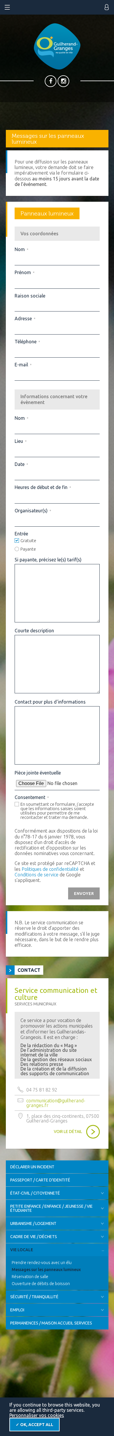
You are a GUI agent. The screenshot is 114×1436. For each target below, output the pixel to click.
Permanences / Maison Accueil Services (51, 1323)
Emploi (17, 1310)
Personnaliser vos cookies (36, 1415)
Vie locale (21, 1249)
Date (21, 464)
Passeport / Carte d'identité (40, 1180)
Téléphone (27, 341)
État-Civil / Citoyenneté (35, 1193)
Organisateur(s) (33, 510)
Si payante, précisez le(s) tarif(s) (48, 559)
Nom (21, 249)
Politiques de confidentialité (50, 869)
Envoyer (84, 893)
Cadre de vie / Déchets (33, 1236)
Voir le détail (68, 1131)
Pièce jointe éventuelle (38, 772)
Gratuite (28, 540)
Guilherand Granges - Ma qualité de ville (57, 46)
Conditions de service (36, 874)
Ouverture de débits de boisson (41, 1283)
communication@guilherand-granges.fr (55, 1103)
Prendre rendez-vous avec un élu (42, 1262)
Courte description (34, 630)
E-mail (23, 364)
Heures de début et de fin (43, 487)
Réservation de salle (30, 1276)
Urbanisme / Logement (33, 1223)
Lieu (20, 441)
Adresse (25, 318)
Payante (28, 549)
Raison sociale (30, 295)
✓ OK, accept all (34, 1424)
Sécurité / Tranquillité (34, 1296)
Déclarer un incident (32, 1167)
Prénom (24, 272)
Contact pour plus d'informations (50, 701)
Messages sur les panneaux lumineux (46, 1269)
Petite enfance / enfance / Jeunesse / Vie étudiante (51, 1208)
